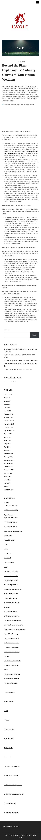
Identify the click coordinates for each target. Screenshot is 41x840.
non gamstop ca (9, 562)
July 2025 (7, 437)
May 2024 (7, 480)
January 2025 (8, 457)
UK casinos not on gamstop (12, 661)
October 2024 (8, 467)
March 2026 (7, 411)
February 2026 (8, 414)
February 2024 (8, 490)
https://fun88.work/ (9, 803)
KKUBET (7, 720)
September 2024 (9, 470)
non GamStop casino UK (12, 766)
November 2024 (9, 463)
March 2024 (7, 486)
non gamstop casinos (10, 522)
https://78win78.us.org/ (11, 634)
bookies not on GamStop (11, 616)
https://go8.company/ (10, 505)
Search (7, 330)
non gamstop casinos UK (12, 674)
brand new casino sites (11, 571)
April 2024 (7, 483)
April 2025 (7, 447)
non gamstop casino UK (11, 638)
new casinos (8, 535)
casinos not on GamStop (11, 603)
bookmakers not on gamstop (13, 785)
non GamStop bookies (11, 683)
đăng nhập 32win (9, 692)
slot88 (6, 670)
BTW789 (6, 656)
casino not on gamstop (11, 510)
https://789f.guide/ (9, 540)
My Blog (6, 503)
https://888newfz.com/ (11, 518)
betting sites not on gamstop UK (14, 794)
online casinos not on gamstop (13, 625)
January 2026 (8, 417)
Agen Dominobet (9, 515)
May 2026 (7, 404)
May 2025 (7, 444)
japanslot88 (7, 558)
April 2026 (7, 407)
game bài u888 (8, 739)
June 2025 (7, 440)
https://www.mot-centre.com (10, 826)
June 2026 (7, 401)
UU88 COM (7, 553)
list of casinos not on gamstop (13, 531)
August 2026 (8, 394)
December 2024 (9, 460)
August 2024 (8, 473)
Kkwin (6, 549)
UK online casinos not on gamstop (14, 629)
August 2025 (8, 434)
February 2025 (8, 453)
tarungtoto (7, 607)
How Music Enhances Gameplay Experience (18, 369)
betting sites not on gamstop (12, 589)
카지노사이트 (8, 748)
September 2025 (9, 430)
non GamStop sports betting (12, 620)
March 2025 (7, 450)
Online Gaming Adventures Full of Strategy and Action (20, 360)
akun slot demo (9, 701)
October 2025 (8, 427)
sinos (5, 567)
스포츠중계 (7, 757)
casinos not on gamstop (11, 647)
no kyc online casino (10, 598)
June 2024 (7, 476)
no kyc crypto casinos (11, 594)
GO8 (5, 544)
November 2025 (9, 424)
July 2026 (7, 398)
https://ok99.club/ (9, 729)
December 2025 (9, 421)
